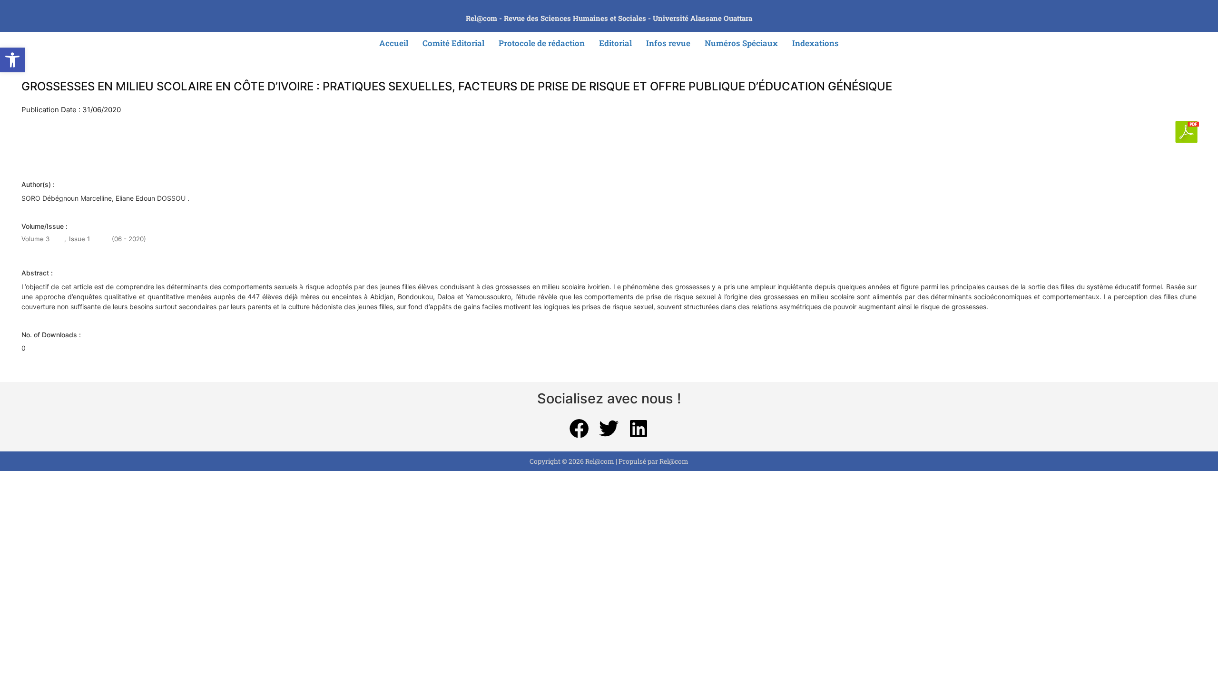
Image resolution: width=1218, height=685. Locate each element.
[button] (12, 60)
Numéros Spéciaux (741, 43)
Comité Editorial (453, 43)
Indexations (815, 43)
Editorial (615, 43)
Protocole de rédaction (542, 43)
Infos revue (668, 43)
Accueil (393, 43)
